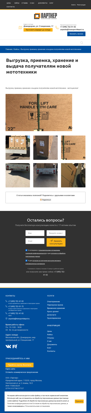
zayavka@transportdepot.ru (72, 29)
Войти (73, 5)
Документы (42, 3)
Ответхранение (53, 302)
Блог (51, 3)
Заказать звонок (76, 34)
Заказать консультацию (56, 242)
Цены (9, 3)
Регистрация (81, 5)
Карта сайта (10, 369)
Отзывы (25, 3)
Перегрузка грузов (55, 305)
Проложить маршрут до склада (38, 30)
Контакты (11, 7)
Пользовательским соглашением (37, 406)
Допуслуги (51, 315)
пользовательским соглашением (49, 250)
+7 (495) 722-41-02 (68, 27)
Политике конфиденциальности (19, 403)
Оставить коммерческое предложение (22, 372)
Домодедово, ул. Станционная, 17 (38, 26)
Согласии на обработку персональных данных (49, 403)
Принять (79, 401)
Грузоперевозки (54, 318)
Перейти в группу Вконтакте (19, 365)
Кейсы (17, 3)
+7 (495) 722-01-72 (16, 306)
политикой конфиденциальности (36, 253)
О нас (32, 3)
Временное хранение (56, 308)
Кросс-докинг (53, 311)
